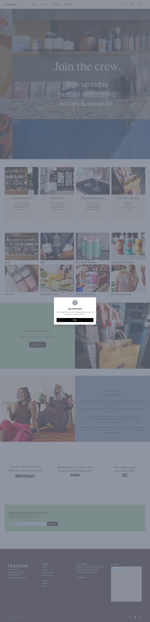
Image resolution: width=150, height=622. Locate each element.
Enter (75, 320)
